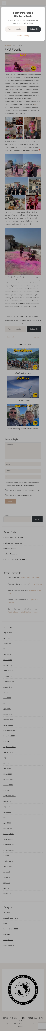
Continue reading (23, 36)
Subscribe (34, 29)
